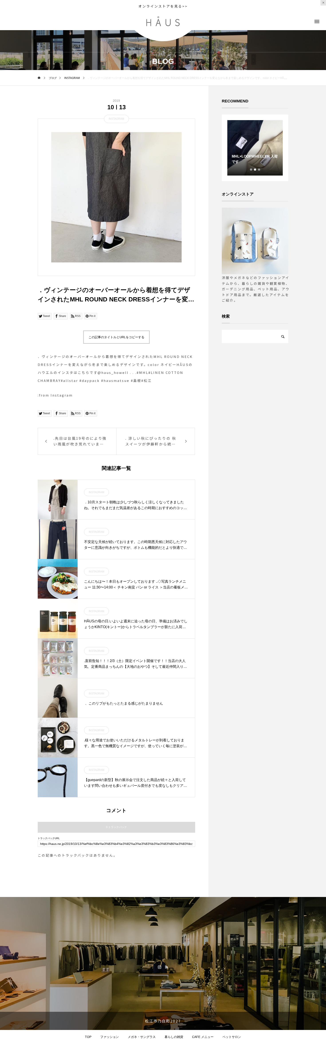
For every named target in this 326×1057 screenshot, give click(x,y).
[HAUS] (163, 21)
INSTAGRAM (116, 118)
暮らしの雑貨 (174, 1037)
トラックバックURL (49, 838)
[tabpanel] (255, 148)
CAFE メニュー (203, 1037)
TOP (88, 1037)
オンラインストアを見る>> (163, 6)
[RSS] (166, 967)
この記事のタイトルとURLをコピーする (116, 337)
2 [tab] (255, 169)
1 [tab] (251, 169)
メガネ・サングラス (142, 1037)
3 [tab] (259, 169)
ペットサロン (231, 1037)
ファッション (109, 1037)
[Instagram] (159, 967)
